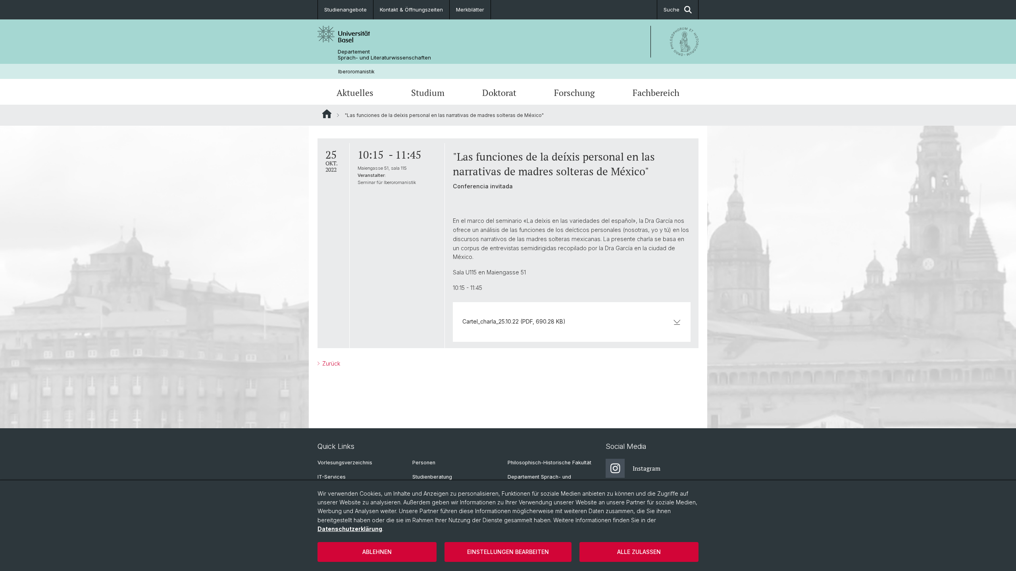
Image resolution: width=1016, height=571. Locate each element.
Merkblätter (470, 9)
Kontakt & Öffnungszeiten (411, 9)
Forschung (574, 92)
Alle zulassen (639, 551)
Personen (423, 463)
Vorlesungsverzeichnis (345, 463)
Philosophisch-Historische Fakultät (549, 463)
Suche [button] (671, 9)
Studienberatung (432, 477)
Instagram (646, 468)
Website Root (326, 113)
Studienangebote (345, 9)
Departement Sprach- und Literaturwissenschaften (384, 55)
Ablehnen (377, 551)
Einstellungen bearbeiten (508, 551)
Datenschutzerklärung (350, 528)
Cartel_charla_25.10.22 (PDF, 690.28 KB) (514, 321)
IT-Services (332, 477)
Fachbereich (656, 92)
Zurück (330, 363)
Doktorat (499, 92)
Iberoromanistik (356, 72)
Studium (427, 92)
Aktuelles (355, 92)
